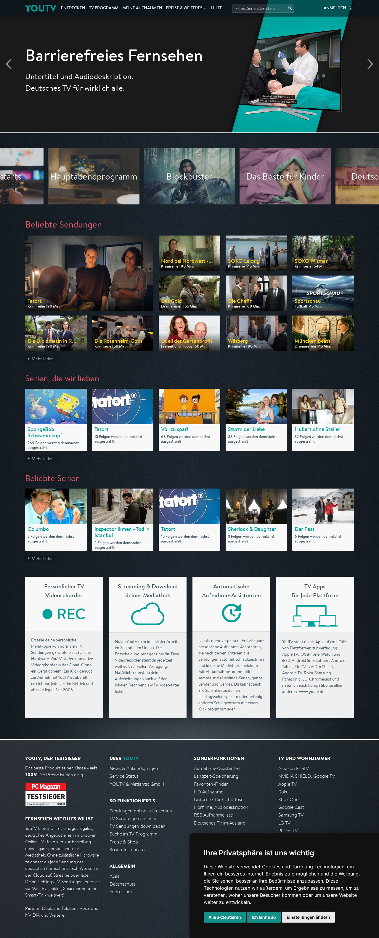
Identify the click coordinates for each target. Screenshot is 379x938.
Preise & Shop (124, 842)
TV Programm (103, 8)
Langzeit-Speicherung (216, 776)
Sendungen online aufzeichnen (141, 811)
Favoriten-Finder (211, 784)
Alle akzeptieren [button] (224, 917)
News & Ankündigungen (134, 768)
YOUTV (40, 8)
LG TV (284, 823)
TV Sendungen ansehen (134, 818)
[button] (351, 8)
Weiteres (184, 8)
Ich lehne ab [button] (264, 917)
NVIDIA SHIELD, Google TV (306, 776)
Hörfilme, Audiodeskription (221, 807)
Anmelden (335, 8)
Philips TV (288, 830)
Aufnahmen (142, 8)
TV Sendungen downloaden (138, 826)
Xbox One (288, 799)
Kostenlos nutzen (127, 849)
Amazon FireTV (293, 768)
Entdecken (73, 8)
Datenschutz (123, 884)
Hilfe (216, 8)
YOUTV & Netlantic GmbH (137, 784)
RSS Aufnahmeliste (213, 815)
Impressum (121, 892)
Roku (283, 792)
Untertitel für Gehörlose (218, 799)
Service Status (124, 776)
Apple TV (287, 784)
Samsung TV (290, 815)
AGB (114, 876)
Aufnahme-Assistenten (217, 768)
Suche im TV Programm (133, 834)
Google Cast (291, 807)
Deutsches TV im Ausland (219, 823)
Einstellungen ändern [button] (308, 917)
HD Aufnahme (208, 792)
